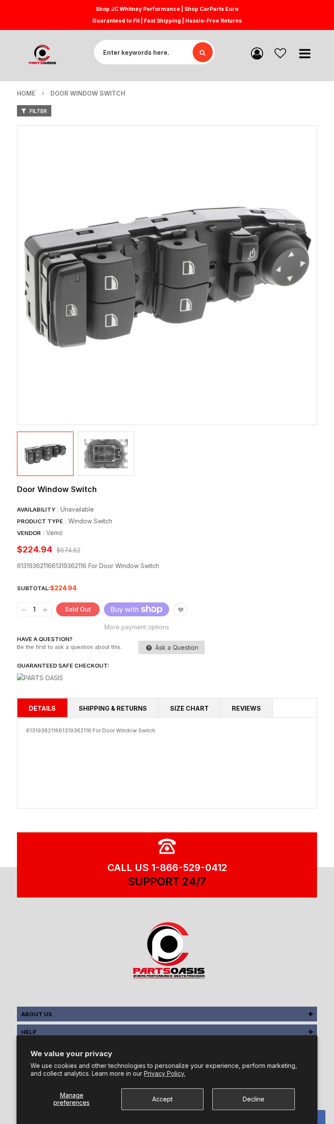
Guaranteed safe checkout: (63, 665)
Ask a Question (176, 647)
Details (42, 708)
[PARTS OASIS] (167, 952)
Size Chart (189, 708)
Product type (40, 521)
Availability (36, 509)
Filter (37, 110)
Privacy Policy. (164, 1073)
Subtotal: (33, 588)
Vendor (29, 532)
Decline (253, 1099)
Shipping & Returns (113, 708)
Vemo (54, 532)
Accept (162, 1099)
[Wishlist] (280, 53)
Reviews (246, 708)
